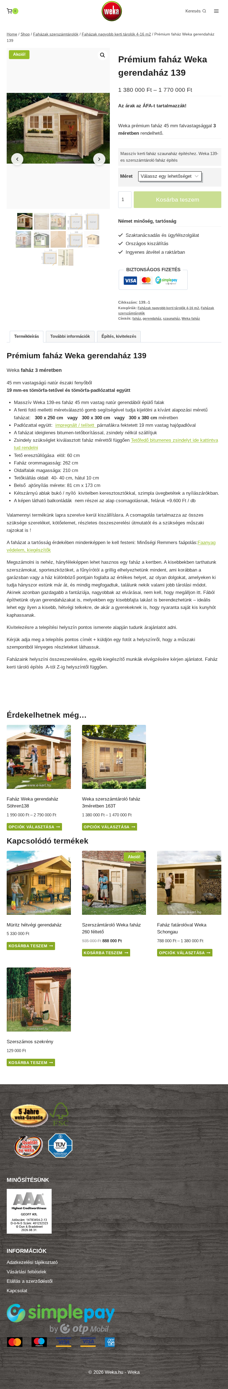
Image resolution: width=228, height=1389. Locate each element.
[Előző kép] (17, 159)
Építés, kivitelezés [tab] (118, 336)
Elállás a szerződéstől (30, 1281)
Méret (126, 176)
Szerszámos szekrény (30, 1041)
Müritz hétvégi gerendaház (34, 925)
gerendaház (152, 319)
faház (136, 319)
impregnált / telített (76, 425)
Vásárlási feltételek (26, 1271)
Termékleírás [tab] (26, 336)
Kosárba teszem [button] (28, 946)
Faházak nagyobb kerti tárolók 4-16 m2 (168, 308)
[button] (103, 55)
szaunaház (171, 319)
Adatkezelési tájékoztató (32, 1262)
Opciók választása (31, 827)
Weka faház (191, 319)
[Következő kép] (99, 159)
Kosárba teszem (177, 199)
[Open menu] (216, 11)
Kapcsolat (17, 1290)
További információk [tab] (70, 336)
